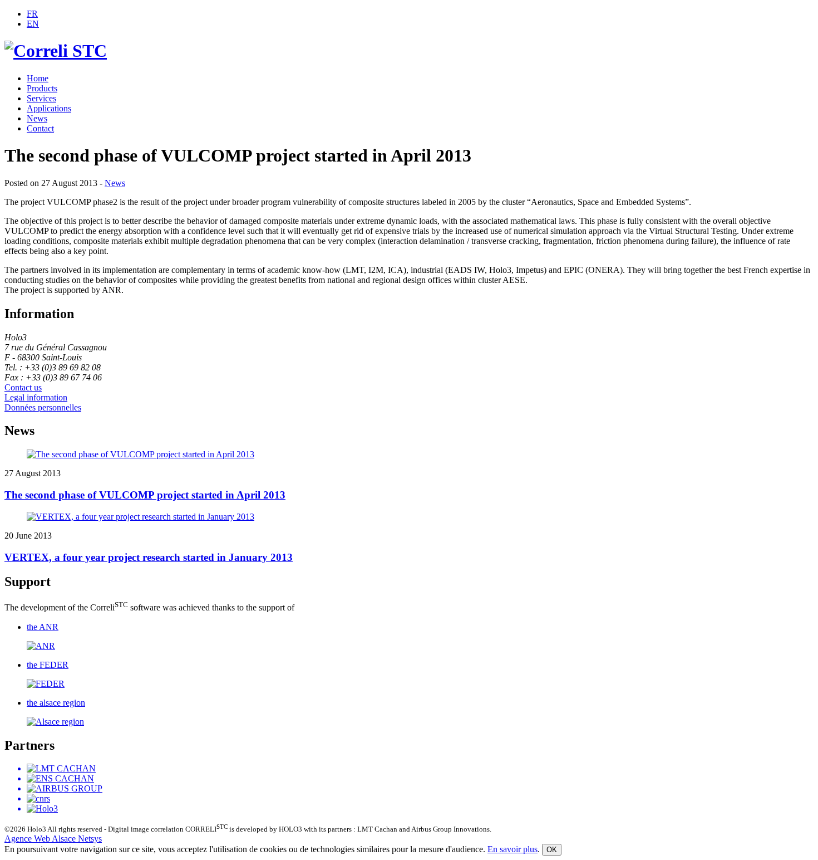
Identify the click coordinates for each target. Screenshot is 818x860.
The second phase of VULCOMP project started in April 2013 (144, 495)
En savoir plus (512, 849)
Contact (40, 128)
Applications (49, 108)
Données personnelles (42, 407)
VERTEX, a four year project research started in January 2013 (148, 557)
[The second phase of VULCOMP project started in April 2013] (409, 454)
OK (551, 850)
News (37, 118)
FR (32, 13)
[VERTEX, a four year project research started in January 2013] (409, 517)
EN (33, 23)
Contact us (23, 387)
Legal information (35, 397)
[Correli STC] (55, 51)
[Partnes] (409, 789)
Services (41, 98)
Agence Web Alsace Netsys (53, 838)
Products (42, 88)
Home (37, 78)
